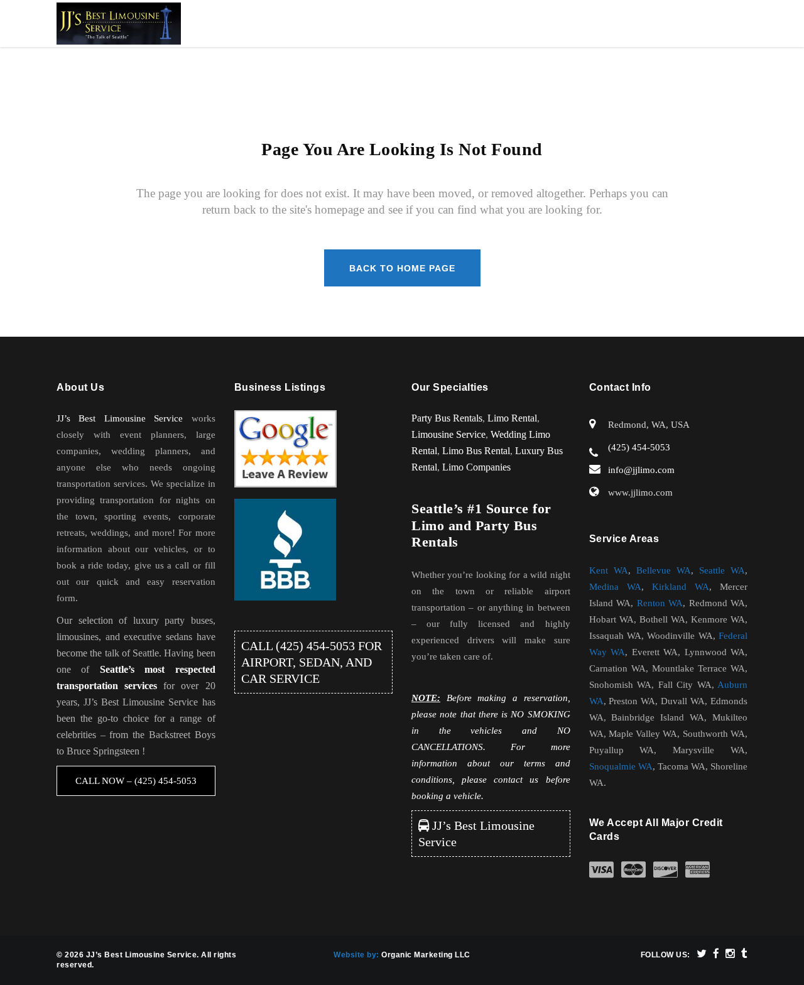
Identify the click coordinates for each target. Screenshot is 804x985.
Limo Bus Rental (476, 450)
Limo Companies (476, 467)
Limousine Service (448, 434)
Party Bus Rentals (446, 418)
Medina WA (615, 587)
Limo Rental (512, 418)
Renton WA (660, 603)
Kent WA (608, 570)
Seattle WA (722, 570)
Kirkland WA (680, 587)
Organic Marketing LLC (425, 954)
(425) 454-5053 (315, 646)
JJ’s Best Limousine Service (120, 418)
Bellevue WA (663, 570)
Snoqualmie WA (621, 766)
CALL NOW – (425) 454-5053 (136, 781)
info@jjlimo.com (641, 470)
